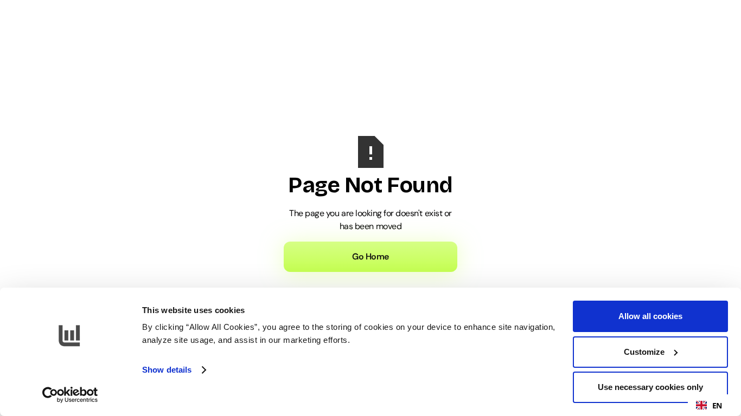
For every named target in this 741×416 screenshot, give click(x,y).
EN (717, 405)
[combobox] (709, 405)
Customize (644, 351)
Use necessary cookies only (650, 387)
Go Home (370, 256)
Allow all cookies (650, 316)
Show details (166, 369)
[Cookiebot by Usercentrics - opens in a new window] (70, 395)
